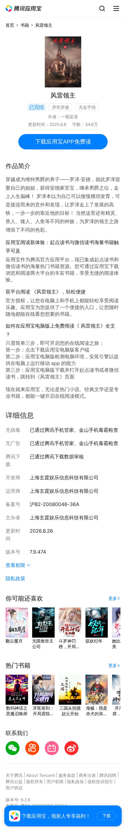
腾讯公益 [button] (14, 781)
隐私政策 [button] (15, 578)
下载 (106, 815)
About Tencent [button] (40, 775)
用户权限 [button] (55, 781)
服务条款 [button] (66, 775)
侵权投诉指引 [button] (100, 781)
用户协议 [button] (14, 787)
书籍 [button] (25, 25)
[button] (23, 8)
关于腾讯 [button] (14, 775)
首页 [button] (10, 25)
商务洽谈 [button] (87, 775)
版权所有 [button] (34, 781)
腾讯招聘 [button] (107, 775)
